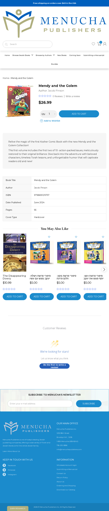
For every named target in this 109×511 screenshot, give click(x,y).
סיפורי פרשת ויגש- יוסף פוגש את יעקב (94, 277)
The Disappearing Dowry (14, 277)
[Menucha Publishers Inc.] (54, 23)
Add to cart (79, 114)
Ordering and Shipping (66, 485)
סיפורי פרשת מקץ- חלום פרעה (66, 277)
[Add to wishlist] (23, 237)
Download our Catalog (66, 490)
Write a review (73, 96)
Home (6, 78)
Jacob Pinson (56, 90)
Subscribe (89, 403)
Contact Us (61, 473)
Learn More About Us (11, 451)
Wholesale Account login (67, 465)
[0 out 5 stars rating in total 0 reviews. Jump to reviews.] (10, 289)
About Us (60, 482)
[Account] (104, 44)
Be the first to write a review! (54, 366)
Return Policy (62, 477)
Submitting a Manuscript (67, 469)
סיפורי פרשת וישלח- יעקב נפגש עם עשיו (40, 277)
